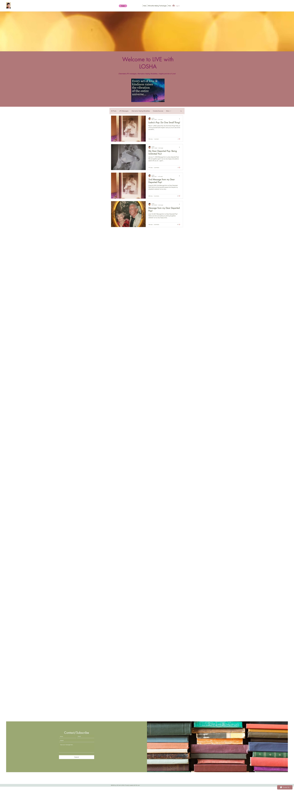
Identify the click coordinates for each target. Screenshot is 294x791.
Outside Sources (158, 111)
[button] (181, 111)
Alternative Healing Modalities (141, 111)
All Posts (113, 111)
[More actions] (180, 119)
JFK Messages (123, 111)
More (167, 111)
